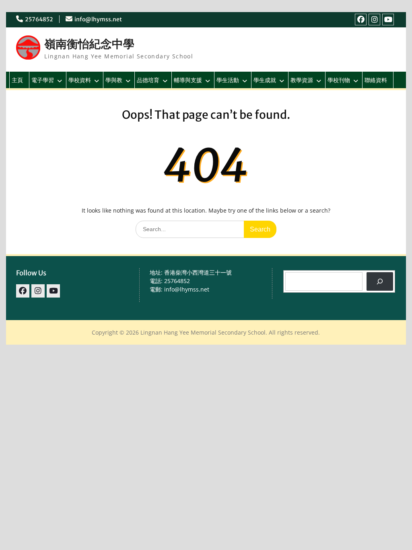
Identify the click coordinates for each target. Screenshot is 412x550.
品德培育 (148, 80)
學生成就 (264, 80)
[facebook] (361, 19)
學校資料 (79, 80)
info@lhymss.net (98, 19)
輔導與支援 (188, 80)
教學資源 (301, 80)
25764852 (39, 19)
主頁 (17, 80)
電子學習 (42, 80)
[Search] (380, 281)
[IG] (374, 19)
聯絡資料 (376, 80)
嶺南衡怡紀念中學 (89, 44)
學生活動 (227, 80)
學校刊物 (339, 80)
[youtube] (388, 19)
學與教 (113, 80)
